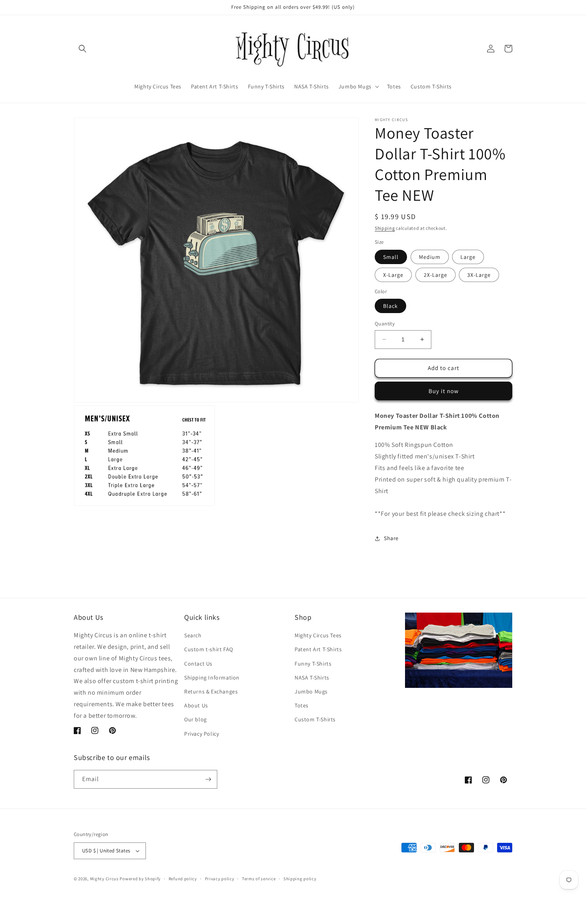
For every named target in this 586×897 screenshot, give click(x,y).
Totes (302, 705)
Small (391, 256)
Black (390, 305)
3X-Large (479, 274)
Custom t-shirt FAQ (208, 649)
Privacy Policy (201, 733)
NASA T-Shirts (312, 677)
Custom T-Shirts (315, 719)
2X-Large (435, 274)
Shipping (385, 228)
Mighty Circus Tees (318, 635)
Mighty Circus (104, 878)
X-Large (393, 274)
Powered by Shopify (140, 878)
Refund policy (183, 878)
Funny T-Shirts (313, 663)
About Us (196, 705)
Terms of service (258, 878)
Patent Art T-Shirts (318, 649)
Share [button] (391, 538)
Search (193, 635)
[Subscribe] (208, 779)
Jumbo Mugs (311, 691)
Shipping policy (300, 878)
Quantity (385, 323)
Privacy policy (219, 878)
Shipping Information (212, 677)
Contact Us (198, 663)
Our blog (195, 719)
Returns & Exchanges (211, 691)
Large (468, 256)
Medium (429, 256)
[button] (82, 48)
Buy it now (444, 391)
